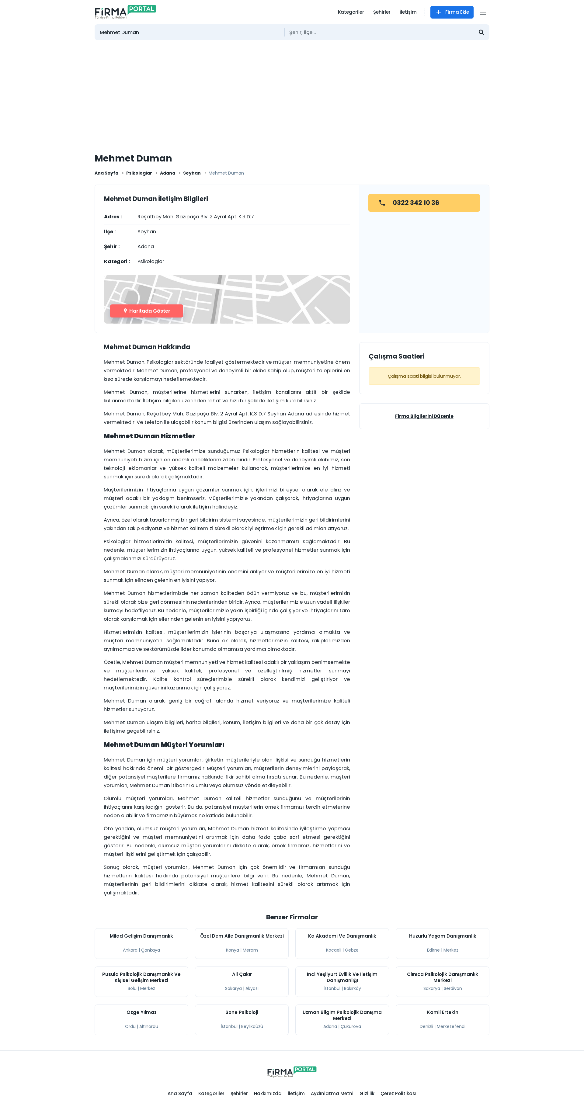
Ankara (130, 950)
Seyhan (192, 173)
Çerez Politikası (398, 1093)
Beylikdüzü (252, 1026)
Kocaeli (333, 950)
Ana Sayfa (106, 173)
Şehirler (382, 12)
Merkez (450, 950)
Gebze (352, 950)
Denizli (426, 1026)
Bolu (132, 988)
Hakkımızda (268, 1093)
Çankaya (150, 950)
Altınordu (148, 1026)
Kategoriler (351, 12)
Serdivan (453, 988)
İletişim (408, 12)
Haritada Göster (149, 310)
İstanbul (332, 988)
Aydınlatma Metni (332, 1093)
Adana (167, 173)
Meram (250, 950)
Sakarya (233, 988)
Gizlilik (367, 1093)
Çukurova (351, 1026)
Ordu (130, 1026)
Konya (232, 950)
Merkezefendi (451, 1026)
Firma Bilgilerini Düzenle (424, 416)
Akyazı (252, 988)
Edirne (433, 950)
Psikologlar (139, 173)
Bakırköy (352, 988)
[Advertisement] (291, 90)
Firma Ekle (457, 12)
